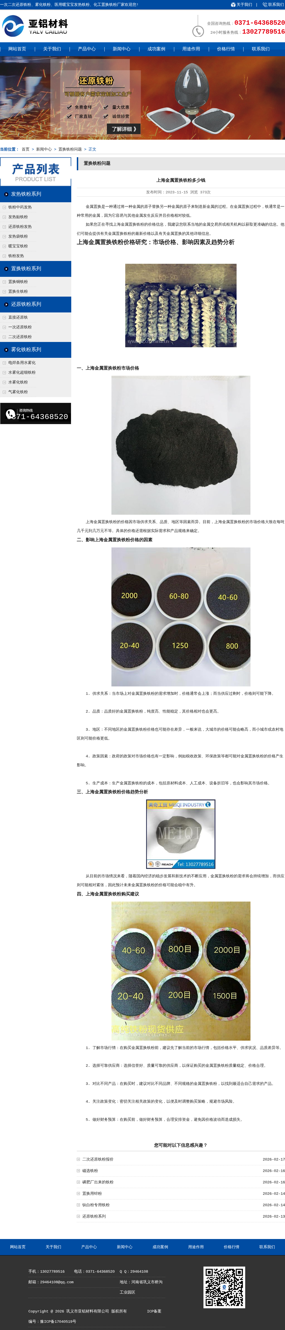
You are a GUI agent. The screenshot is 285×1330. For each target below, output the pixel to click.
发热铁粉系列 (26, 194)
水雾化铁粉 (18, 382)
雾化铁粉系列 (26, 350)
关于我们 (244, 5)
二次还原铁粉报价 (98, 1159)
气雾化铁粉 (18, 392)
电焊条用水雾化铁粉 (18, 364)
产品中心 (87, 49)
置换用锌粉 (92, 1193)
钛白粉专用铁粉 (96, 1205)
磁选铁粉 (90, 1171)
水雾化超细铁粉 (22, 372)
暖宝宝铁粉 (18, 246)
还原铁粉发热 (20, 227)
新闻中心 (122, 49)
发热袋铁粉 (18, 236)
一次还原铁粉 (20, 327)
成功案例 (156, 49)
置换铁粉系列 (26, 269)
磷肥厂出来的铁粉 (98, 1182)
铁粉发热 (16, 256)
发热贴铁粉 (18, 217)
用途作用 (191, 49)
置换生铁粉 (18, 291)
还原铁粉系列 (26, 304)
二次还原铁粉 (20, 337)
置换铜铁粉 (18, 282)
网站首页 (17, 49)
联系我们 (276, 5)
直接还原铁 (18, 317)
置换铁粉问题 (70, 149)
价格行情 (226, 49)
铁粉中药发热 (20, 207)
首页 (26, 149)
